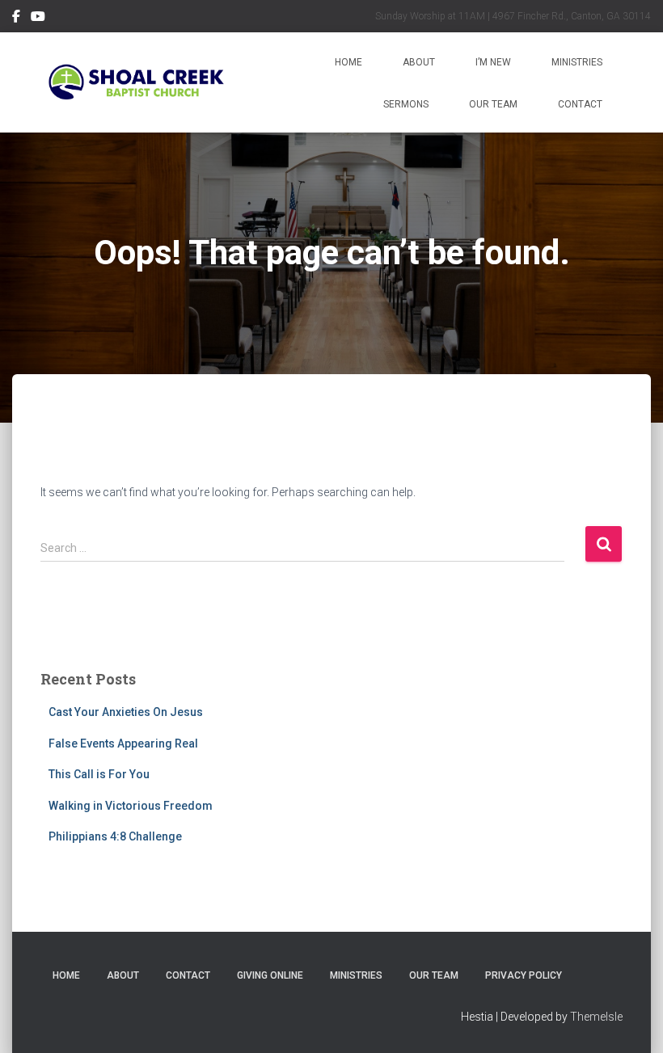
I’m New (493, 62)
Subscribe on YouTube (38, 18)
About (419, 62)
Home (348, 62)
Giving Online (270, 975)
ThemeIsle (596, 1016)
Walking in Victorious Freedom (131, 805)
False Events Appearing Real (123, 743)
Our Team (493, 104)
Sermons (406, 104)
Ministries (576, 62)
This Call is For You (99, 774)
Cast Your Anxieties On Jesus (126, 712)
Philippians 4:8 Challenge (115, 836)
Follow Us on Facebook (16, 18)
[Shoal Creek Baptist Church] (135, 82)
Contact (580, 104)
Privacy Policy (523, 975)
